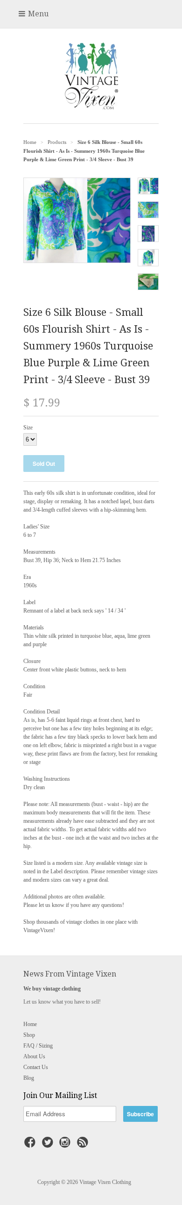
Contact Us (35, 1067)
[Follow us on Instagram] (66, 1145)
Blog (28, 1078)
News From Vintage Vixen (69, 974)
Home (30, 1024)
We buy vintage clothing (52, 988)
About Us (34, 1056)
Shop (29, 1035)
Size (28, 427)
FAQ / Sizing (38, 1045)
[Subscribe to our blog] (84, 1145)
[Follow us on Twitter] (49, 1145)
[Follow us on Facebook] (31, 1145)
